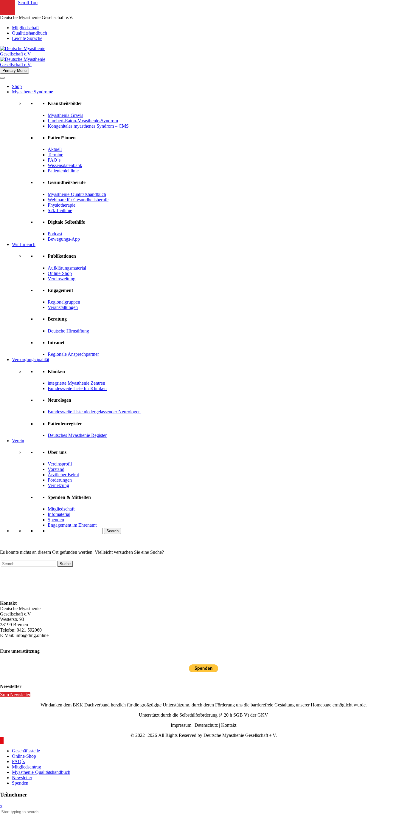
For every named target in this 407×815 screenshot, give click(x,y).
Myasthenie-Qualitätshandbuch (77, 194)
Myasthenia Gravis (65, 115)
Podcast (55, 233)
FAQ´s (54, 160)
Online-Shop (60, 273)
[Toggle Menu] (2, 78)
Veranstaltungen (63, 307)
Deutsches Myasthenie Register (77, 435)
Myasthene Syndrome (32, 91)
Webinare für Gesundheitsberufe (78, 199)
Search (112, 531)
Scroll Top (28, 2)
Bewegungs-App (64, 239)
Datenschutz (206, 725)
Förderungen (60, 479)
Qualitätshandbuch (29, 32)
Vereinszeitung (61, 278)
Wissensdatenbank (65, 165)
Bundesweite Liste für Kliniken (77, 388)
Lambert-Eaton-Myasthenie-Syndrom (83, 120)
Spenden (56, 519)
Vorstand (56, 469)
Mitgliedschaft (25, 27)
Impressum (181, 725)
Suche (65, 564)
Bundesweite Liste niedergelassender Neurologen (94, 411)
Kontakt (228, 725)
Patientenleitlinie (63, 170)
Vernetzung (58, 485)
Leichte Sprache (27, 38)
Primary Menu (14, 70)
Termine (55, 154)
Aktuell (55, 149)
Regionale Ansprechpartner (73, 354)
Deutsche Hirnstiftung (68, 330)
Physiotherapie (61, 205)
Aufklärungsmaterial (67, 267)
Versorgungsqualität (30, 359)
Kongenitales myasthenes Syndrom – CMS (88, 126)
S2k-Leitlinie (60, 210)
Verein (18, 440)
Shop (17, 86)
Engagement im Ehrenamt (72, 525)
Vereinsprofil (60, 463)
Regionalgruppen (64, 301)
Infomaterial (59, 514)
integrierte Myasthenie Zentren (76, 383)
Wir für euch (23, 244)
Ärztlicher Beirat (63, 474)
